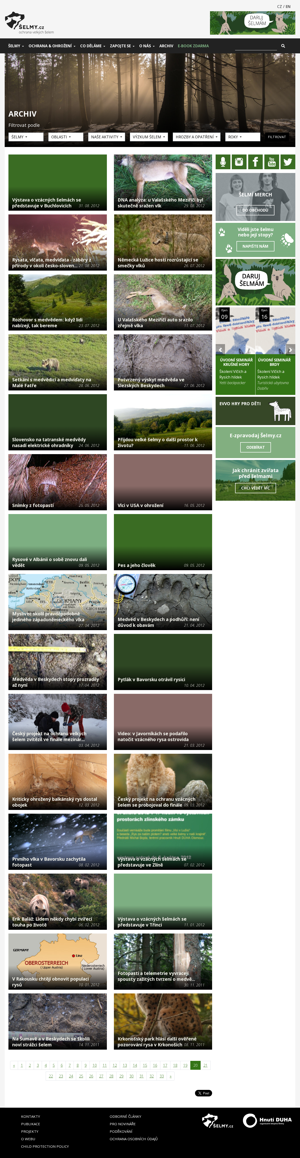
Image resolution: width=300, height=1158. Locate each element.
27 (101, 1076)
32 (152, 1076)
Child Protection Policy (45, 1146)
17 (165, 1065)
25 (81, 1076)
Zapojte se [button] (120, 45)
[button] (220, 350)
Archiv (166, 45)
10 (95, 1065)
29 (121, 1076)
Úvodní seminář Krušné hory (236, 362)
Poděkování (121, 1131)
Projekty (29, 1131)
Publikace (30, 1123)
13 (125, 1065)
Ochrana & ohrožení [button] (50, 45)
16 (155, 1065)
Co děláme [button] (90, 45)
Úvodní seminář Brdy (274, 362)
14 (135, 1065)
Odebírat (255, 447)
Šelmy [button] (14, 45)
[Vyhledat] (283, 45)
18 (175, 1065)
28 (111, 1076)
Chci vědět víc (255, 488)
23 (61, 1076)
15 (145, 1065)
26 (91, 1076)
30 (131, 1076)
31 (141, 1076)
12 (115, 1065)
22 (51, 1076)
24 (71, 1076)
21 (205, 1065)
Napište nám (255, 246)
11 (105, 1065)
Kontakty (30, 1116)
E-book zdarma (193, 45)
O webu (28, 1138)
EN (288, 6)
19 (185, 1065)
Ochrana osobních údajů (134, 1138)
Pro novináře (123, 1123)
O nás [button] (145, 45)
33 (162, 1076)
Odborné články (125, 1116)
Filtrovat (277, 137)
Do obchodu (255, 210)
